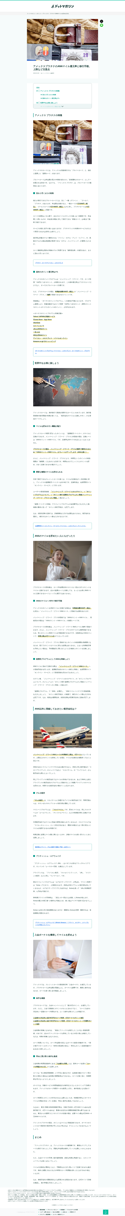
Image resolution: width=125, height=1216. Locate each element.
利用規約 (62, 1209)
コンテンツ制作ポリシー (59, 1214)
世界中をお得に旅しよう (49, 103)
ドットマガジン (31, 13)
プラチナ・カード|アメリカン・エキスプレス (49, 263)
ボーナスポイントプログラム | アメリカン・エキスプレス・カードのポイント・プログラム (62, 352)
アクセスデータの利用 (72, 1209)
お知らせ (65, 1212)
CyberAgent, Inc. (21, 1212)
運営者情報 (42, 1209)
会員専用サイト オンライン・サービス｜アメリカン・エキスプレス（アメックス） (60, 526)
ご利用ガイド (72, 1212)
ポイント (39, 13)
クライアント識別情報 (45, 1214)
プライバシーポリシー (52, 1209)
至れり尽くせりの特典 (49, 95)
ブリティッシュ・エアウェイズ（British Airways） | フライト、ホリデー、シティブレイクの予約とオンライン (62, 923)
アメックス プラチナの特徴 (49, 91)
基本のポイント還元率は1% (50, 98)
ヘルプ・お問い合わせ (45, 1212)
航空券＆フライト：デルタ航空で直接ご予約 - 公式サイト (53, 847)
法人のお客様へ (56, 1212)
